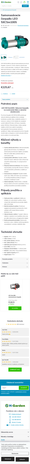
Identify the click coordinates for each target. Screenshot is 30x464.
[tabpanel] (15, 295)
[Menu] (28, 2)
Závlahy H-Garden (16, 422)
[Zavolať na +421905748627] (18, 2)
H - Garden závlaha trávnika (16, 425)
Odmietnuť (8, 459)
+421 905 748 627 (16, 417)
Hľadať (25, 6)
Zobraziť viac (15, 369)
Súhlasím (22, 459)
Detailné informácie (5, 75)
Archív (3, 439)
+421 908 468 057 (16, 419)
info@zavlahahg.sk (16, 414)
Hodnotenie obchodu (15, 321)
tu (12, 450)
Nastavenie (15, 453)
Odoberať (24, 388)
